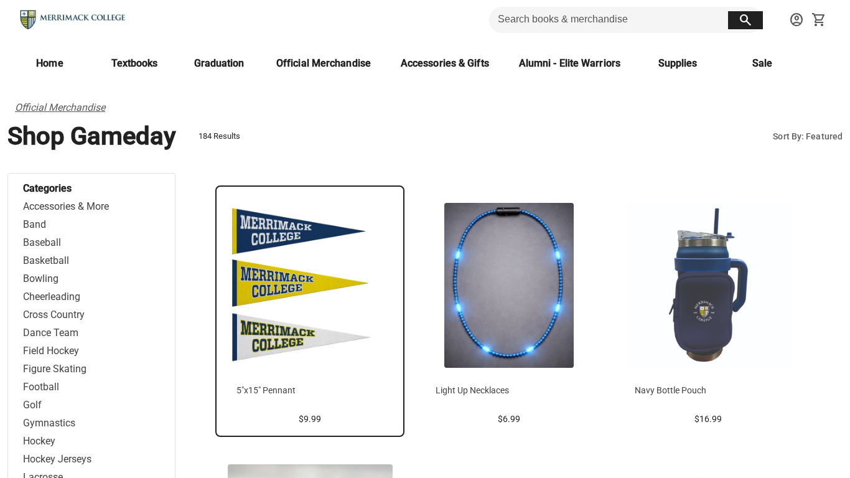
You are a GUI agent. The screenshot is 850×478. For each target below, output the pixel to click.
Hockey (39, 441)
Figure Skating (54, 369)
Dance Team (50, 333)
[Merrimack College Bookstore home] (73, 20)
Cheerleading (51, 296)
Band (34, 224)
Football (41, 387)
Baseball (42, 242)
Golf (32, 405)
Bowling (40, 278)
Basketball (46, 260)
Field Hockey (51, 351)
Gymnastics (49, 423)
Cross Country (54, 315)
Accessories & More (66, 206)
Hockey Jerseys (57, 459)
